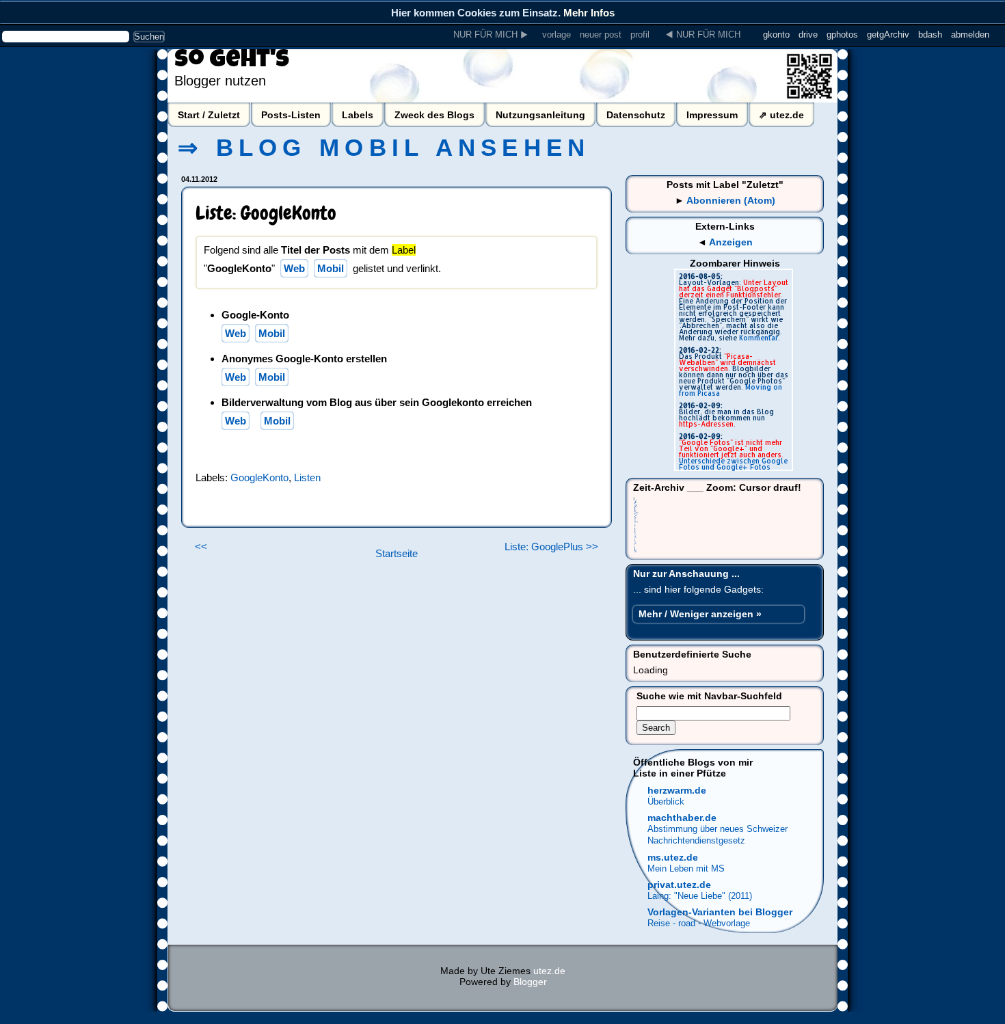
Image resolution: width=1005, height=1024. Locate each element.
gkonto (776, 34)
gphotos (842, 34)
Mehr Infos (589, 12)
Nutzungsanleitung (540, 114)
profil (639, 34)
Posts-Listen (291, 114)
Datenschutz (635, 114)
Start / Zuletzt (209, 114)
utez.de (549, 970)
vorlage (556, 34)
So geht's (231, 61)
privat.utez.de (679, 884)
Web (294, 268)
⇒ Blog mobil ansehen (384, 148)
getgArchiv (888, 34)
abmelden (970, 34)
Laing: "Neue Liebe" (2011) (699, 896)
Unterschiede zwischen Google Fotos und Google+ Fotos (733, 464)
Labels (357, 114)
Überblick (665, 801)
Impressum (712, 114)
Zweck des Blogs (434, 114)
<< (201, 546)
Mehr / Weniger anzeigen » (700, 613)
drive (808, 34)
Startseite (396, 553)
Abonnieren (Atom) (730, 200)
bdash (930, 34)
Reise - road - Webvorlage (698, 923)
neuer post (600, 34)
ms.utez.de (672, 857)
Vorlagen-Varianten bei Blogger (719, 911)
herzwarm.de (676, 790)
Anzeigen (731, 242)
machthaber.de (681, 817)
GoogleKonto (259, 477)
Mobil (330, 268)
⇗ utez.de (781, 114)
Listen (307, 477)
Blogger (530, 981)
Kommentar (758, 338)
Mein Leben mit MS (686, 868)
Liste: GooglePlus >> (551, 546)
